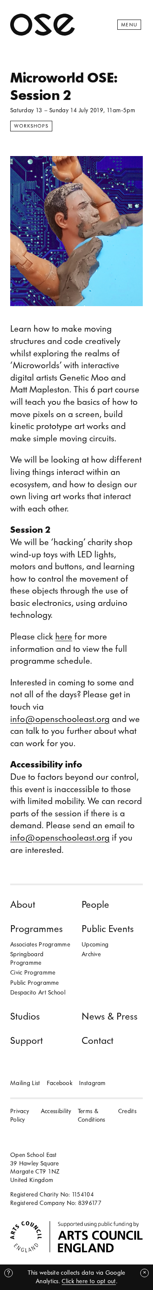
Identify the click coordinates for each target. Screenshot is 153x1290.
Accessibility (56, 1111)
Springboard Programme (26, 958)
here (63, 636)
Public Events (108, 929)
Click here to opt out (89, 1281)
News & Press (110, 1016)
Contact (97, 1040)
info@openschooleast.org (60, 719)
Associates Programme (40, 944)
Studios (25, 1016)
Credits (127, 1111)
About (22, 904)
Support (26, 1040)
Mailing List (25, 1083)
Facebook (60, 1083)
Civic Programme (33, 972)
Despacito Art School (37, 992)
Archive (91, 954)
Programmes (36, 929)
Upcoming (95, 944)
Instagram (92, 1083)
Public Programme (34, 982)
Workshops (31, 126)
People (95, 904)
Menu (129, 25)
